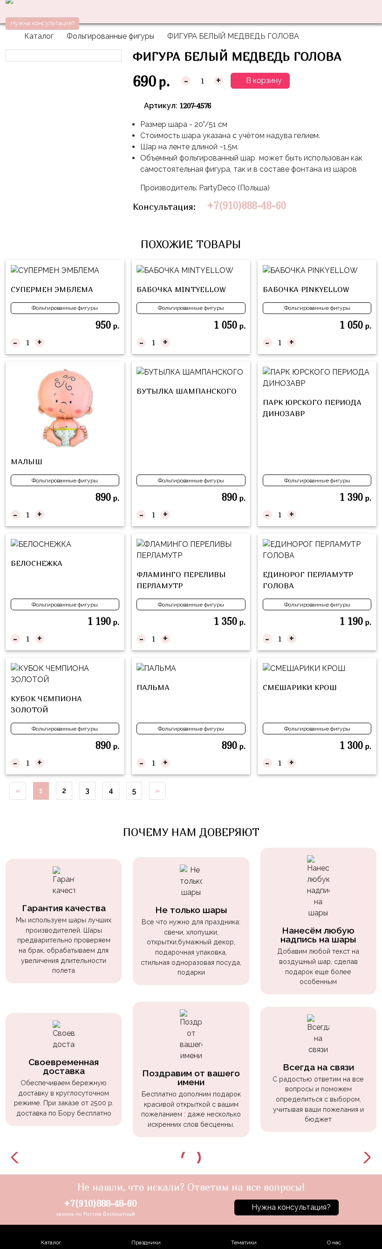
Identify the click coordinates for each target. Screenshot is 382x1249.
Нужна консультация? (43, 23)
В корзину (263, 80)
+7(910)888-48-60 (246, 205)
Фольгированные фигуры (110, 36)
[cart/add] (113, 342)
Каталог (39, 36)
